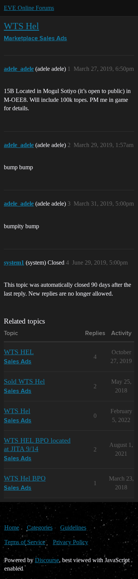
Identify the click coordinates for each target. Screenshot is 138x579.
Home (11, 527)
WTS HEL (19, 352)
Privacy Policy (70, 542)
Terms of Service (24, 542)
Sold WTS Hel (24, 381)
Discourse (47, 560)
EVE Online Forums (29, 8)
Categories (40, 527)
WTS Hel (21, 26)
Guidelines (73, 527)
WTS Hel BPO (25, 478)
